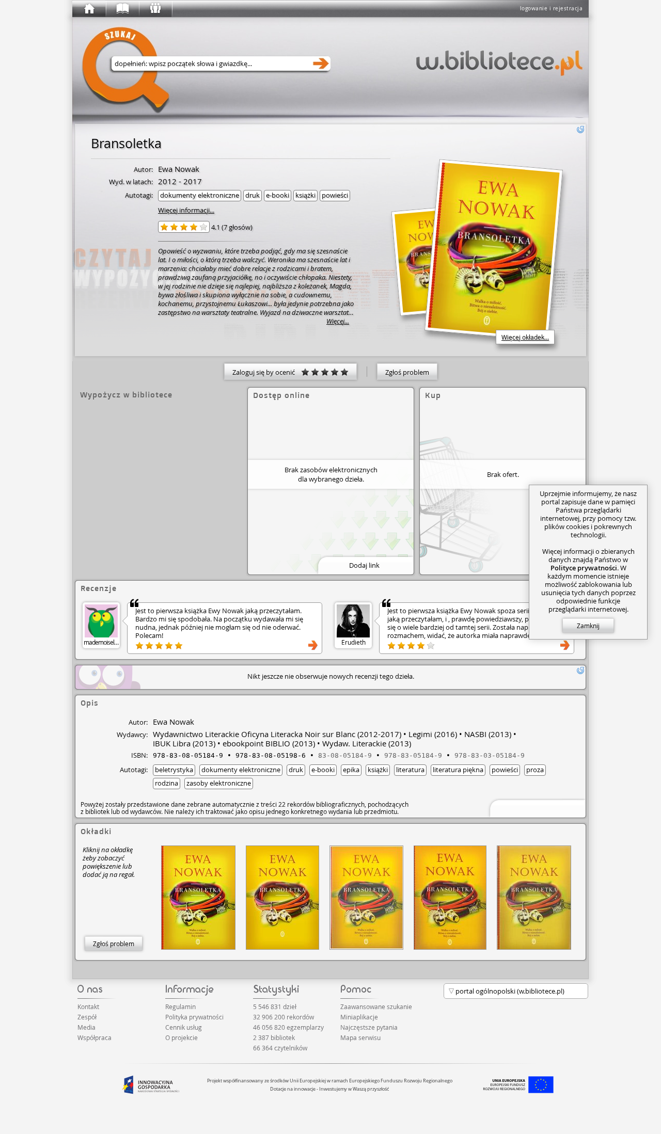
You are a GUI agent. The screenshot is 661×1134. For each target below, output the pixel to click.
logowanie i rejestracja (551, 8)
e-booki (277, 195)
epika (351, 769)
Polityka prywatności (194, 1017)
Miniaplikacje (359, 1017)
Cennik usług (183, 1027)
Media (86, 1027)
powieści (335, 195)
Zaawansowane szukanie (376, 1006)
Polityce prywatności (583, 567)
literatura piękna (458, 769)
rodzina (166, 783)
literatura (410, 769)
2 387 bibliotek (274, 1037)
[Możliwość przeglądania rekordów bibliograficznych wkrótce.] (536, 807)
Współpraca (94, 1037)
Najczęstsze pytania (369, 1027)
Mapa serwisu (360, 1037)
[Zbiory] (121, 9)
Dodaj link (364, 565)
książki (305, 195)
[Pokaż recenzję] (313, 645)
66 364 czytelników (280, 1048)
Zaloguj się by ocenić (266, 372)
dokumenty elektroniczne (199, 195)
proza (535, 769)
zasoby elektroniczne (218, 783)
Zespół (87, 1017)
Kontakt (88, 1006)
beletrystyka (174, 769)
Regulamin (180, 1006)
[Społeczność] (154, 9)
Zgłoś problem (407, 372)
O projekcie (181, 1037)
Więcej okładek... (525, 337)
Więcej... (337, 321)
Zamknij (588, 625)
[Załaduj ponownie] (580, 129)
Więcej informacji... (186, 210)
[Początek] (88, 9)
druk (252, 195)
